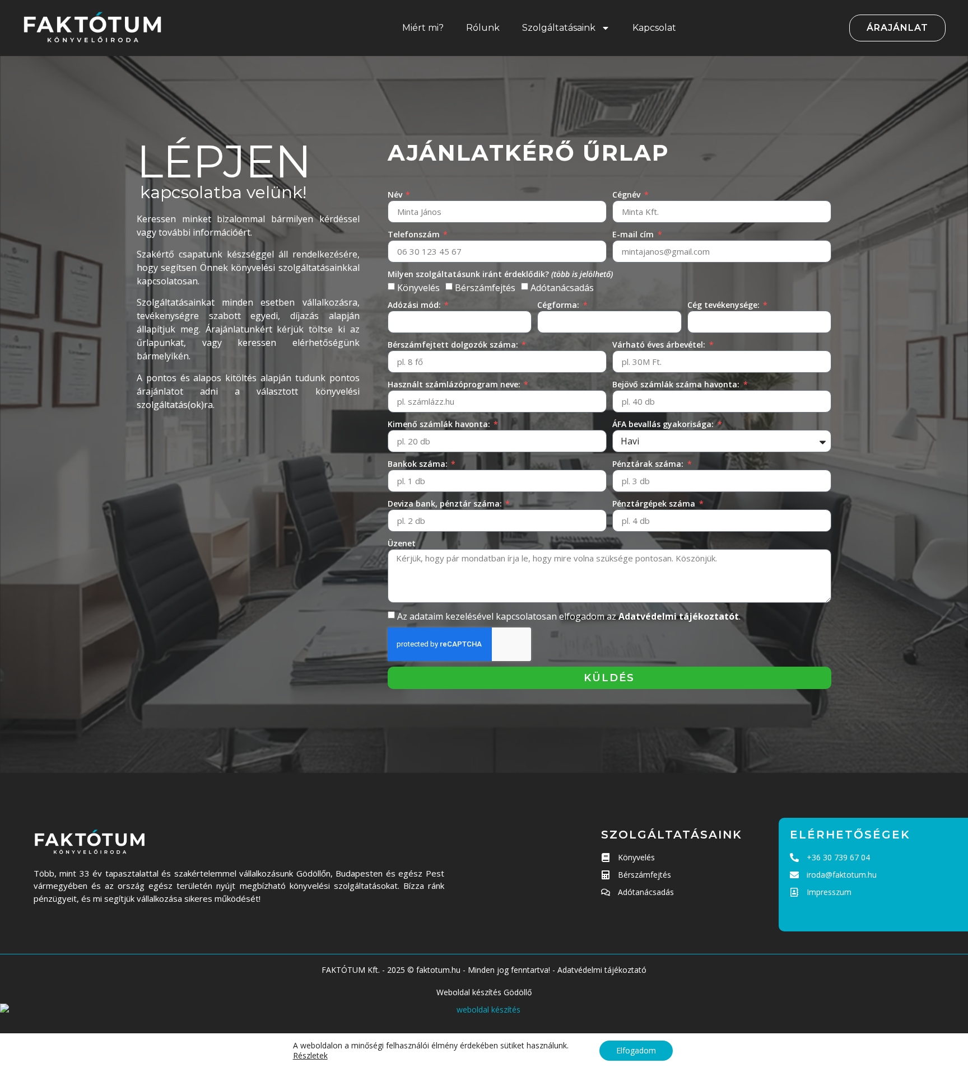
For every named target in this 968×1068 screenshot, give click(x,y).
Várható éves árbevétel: (660, 344)
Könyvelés (418, 288)
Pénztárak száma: (649, 463)
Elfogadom (636, 1050)
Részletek (310, 1056)
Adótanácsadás (562, 288)
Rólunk (483, 27)
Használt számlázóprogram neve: (455, 384)
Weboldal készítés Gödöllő (484, 992)
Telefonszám (415, 234)
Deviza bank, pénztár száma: (446, 503)
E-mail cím (634, 234)
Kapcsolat (654, 27)
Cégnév (627, 194)
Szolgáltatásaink (558, 27)
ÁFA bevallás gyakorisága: (664, 424)
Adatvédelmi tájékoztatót (678, 616)
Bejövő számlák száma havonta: (677, 384)
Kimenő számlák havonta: (440, 424)
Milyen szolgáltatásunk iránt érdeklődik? (500, 274)
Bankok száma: (419, 463)
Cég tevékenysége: (724, 304)
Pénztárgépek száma (654, 503)
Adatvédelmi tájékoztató (601, 969)
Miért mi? (423, 27)
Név (396, 194)
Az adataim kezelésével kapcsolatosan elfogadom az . (569, 616)
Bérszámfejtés (485, 288)
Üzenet (402, 543)
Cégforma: (559, 304)
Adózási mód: (415, 304)
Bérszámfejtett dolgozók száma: (454, 344)
